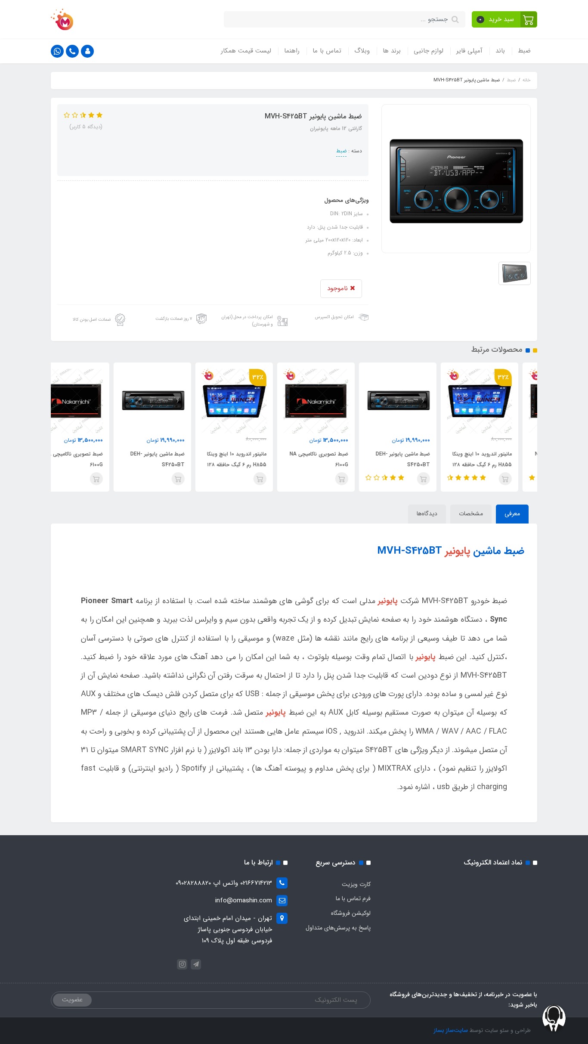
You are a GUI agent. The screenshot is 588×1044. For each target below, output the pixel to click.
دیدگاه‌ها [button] (427, 513)
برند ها (392, 51)
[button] (505, 19)
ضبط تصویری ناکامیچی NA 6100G (338, 459)
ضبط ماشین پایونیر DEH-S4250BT (422, 459)
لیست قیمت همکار (246, 51)
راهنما (292, 51)
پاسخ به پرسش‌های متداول (338, 927)
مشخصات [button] (471, 513)
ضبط (524, 51)
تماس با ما (327, 51)
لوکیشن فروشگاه (351, 913)
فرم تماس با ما (353, 898)
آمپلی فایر (469, 51)
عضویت (72, 999)
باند (500, 51)
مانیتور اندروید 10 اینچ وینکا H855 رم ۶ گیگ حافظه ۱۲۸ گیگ (501, 465)
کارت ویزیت (356, 884)
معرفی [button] (512, 513)
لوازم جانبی (428, 51)
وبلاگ (362, 51)
